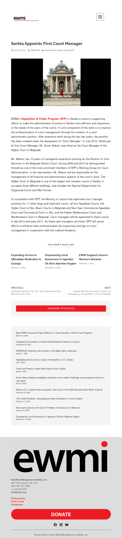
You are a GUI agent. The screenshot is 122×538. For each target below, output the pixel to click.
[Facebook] (55, 525)
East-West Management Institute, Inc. (69, 534)
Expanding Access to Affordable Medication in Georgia (26, 259)
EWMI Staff (35, 50)
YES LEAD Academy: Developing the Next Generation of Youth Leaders (49, 398)
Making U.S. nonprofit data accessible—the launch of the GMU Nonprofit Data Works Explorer (59, 389)
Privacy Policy (41, 534)
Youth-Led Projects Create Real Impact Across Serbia (41, 368)
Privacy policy (18, 498)
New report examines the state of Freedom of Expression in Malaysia (48, 407)
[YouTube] (67, 525)
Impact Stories (50, 50)
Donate (61, 514)
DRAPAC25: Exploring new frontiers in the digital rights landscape (46, 350)
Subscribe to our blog (61, 308)
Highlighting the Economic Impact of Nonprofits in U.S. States (44, 359)
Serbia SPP (69, 50)
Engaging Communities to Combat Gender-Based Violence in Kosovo (48, 341)
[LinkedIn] (61, 525)
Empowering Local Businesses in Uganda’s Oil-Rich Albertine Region (60, 259)
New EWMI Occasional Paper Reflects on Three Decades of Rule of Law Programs (54, 332)
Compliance (17, 504)
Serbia (60, 50)
